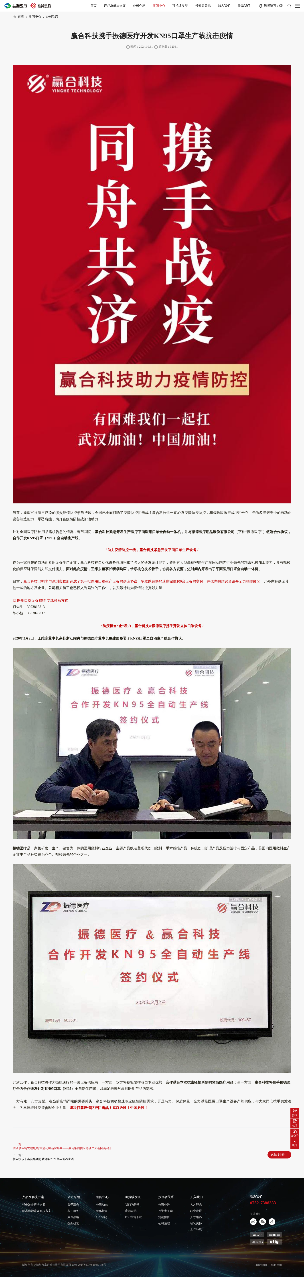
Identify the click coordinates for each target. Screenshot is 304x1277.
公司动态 (51, 16)
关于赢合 (73, 1204)
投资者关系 (203, 5)
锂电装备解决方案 (33, 1204)
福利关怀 (196, 1223)
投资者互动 (165, 1211)
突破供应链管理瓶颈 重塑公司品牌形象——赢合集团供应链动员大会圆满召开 (62, 1148)
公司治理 (164, 1223)
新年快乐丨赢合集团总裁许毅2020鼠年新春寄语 (43, 1159)
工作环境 (196, 1229)
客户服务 (73, 1211)
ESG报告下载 (133, 1217)
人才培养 (196, 1217)
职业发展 (196, 1211)
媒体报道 (102, 1211)
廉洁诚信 (131, 1211)
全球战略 (73, 1217)
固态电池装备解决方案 (36, 1211)
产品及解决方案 (115, 5)
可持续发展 (180, 5)
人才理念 (196, 1204)
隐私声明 (276, 1265)
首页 (93, 5)
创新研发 (73, 1223)
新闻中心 (159, 5)
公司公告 (164, 1204)
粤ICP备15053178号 (94, 1264)
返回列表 (278, 1154)
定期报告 (164, 1217)
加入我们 (224, 5)
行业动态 (102, 1217)
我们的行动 (132, 1204)
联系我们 (244, 5)
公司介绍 (139, 5)
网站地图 (261, 1265)
